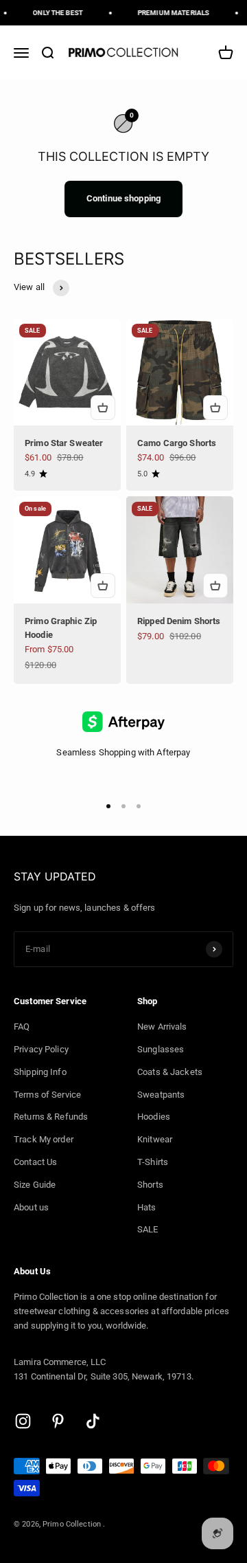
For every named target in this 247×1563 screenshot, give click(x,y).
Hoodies (153, 1116)
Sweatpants (161, 1094)
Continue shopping (123, 198)
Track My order (43, 1139)
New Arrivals (162, 1026)
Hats (146, 1207)
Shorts (150, 1184)
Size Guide (35, 1184)
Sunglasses (160, 1049)
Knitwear (154, 1139)
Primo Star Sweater (64, 443)
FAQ (22, 1026)
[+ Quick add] (103, 407)
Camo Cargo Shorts (176, 443)
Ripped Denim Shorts (178, 621)
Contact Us (35, 1162)
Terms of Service (47, 1094)
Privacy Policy (41, 1049)
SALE (147, 1229)
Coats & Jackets (169, 1072)
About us (31, 1207)
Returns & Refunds (51, 1116)
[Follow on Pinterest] (58, 1421)
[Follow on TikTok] (93, 1421)
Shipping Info (40, 1072)
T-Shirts (152, 1162)
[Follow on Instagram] (23, 1421)
